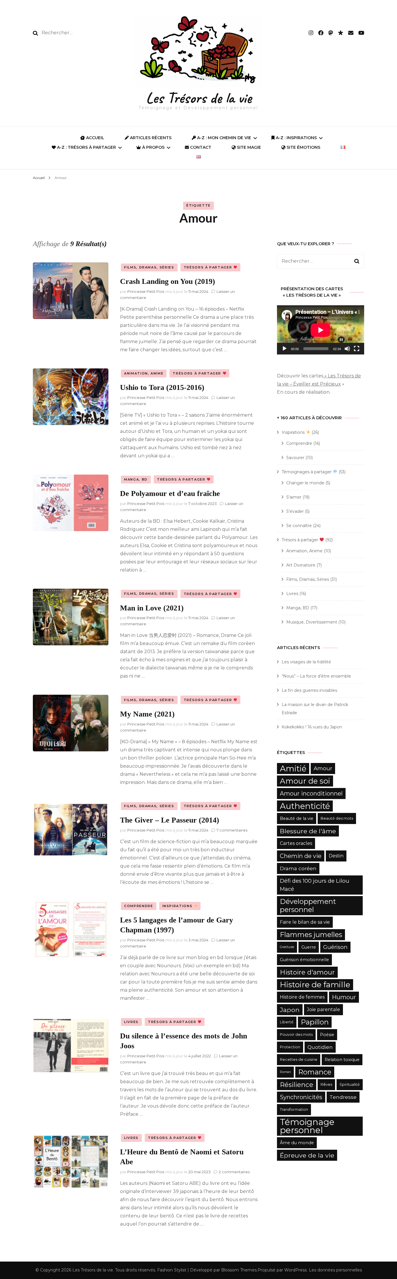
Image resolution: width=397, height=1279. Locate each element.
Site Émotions (302, 147)
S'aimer (293, 497)
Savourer (295, 457)
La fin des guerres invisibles (309, 690)
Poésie (327, 1034)
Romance (314, 1072)
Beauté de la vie (296, 818)
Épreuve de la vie (307, 1155)
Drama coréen (298, 868)
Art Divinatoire (300, 565)
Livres (131, 1022)
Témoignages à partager (307, 471)
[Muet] (347, 349)
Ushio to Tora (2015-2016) (162, 387)
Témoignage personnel (307, 1126)
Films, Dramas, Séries (149, 267)
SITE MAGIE (248, 147)
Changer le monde (305, 483)
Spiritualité (349, 1084)
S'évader (295, 511)
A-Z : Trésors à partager (86, 147)
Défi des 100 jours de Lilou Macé (314, 884)
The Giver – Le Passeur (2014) (169, 820)
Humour (344, 997)
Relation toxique (342, 1059)
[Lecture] (284, 349)
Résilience (296, 1085)
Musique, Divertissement (311, 622)
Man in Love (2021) (152, 608)
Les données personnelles (335, 1270)
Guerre (308, 947)
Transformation (294, 1109)
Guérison (335, 947)
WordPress (295, 1270)
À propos (152, 147)
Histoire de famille (315, 984)
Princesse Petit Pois (145, 291)
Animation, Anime (143, 373)
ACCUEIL (94, 137)
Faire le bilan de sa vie (305, 922)
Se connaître (299, 525)
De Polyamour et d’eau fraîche (170, 493)
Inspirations (178, 906)
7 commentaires (232, 830)
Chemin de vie (300, 855)
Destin (336, 856)
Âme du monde (297, 1142)
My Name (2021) (147, 714)
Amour (323, 768)
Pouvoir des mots (296, 1034)
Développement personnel (308, 905)
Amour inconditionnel (311, 793)
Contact (200, 147)
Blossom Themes (239, 1270)
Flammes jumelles (311, 934)
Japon (290, 1009)
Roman (285, 1072)
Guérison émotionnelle (304, 959)
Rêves (326, 1084)
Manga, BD (136, 479)
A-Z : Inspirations (296, 137)
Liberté (287, 1022)
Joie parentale (323, 1009)
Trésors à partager (208, 267)
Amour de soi (305, 781)
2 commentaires (234, 1171)
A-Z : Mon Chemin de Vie (223, 137)
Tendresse (343, 1097)
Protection (290, 1047)
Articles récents (150, 137)
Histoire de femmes (302, 997)
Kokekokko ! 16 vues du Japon (312, 727)
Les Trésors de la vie (198, 98)
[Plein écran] (357, 349)
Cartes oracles (296, 843)
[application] (320, 329)
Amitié (293, 768)
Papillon (315, 1022)
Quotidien (320, 1047)
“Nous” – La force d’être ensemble (316, 676)
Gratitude (287, 947)
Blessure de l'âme (308, 831)
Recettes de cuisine (298, 1059)
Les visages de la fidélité (306, 661)
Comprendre (138, 906)
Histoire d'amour (307, 972)
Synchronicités (301, 1097)
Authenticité (305, 806)
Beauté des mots (337, 818)
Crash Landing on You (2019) (167, 281)
